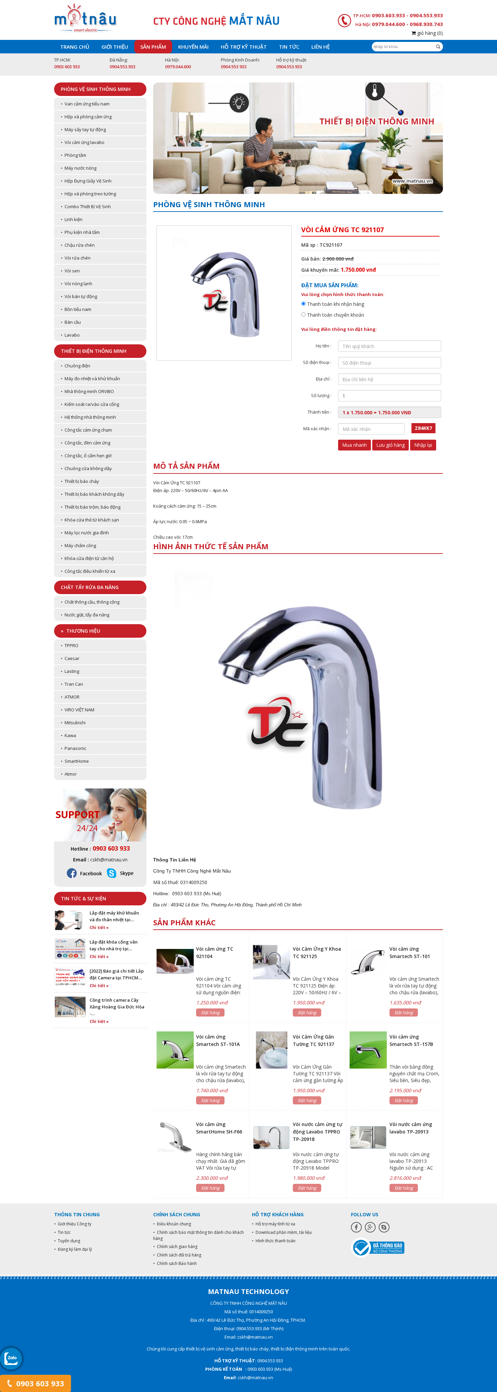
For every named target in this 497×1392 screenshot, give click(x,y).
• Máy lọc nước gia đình (85, 533)
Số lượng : (321, 395)
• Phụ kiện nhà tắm (80, 232)
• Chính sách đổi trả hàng (177, 1255)
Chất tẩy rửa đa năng (90, 587)
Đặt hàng (210, 1012)
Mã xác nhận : (317, 428)
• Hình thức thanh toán (273, 1241)
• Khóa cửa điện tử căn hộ (87, 558)
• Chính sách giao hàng (175, 1246)
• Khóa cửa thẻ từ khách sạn (90, 520)
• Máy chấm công (78, 545)
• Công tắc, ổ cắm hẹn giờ (86, 456)
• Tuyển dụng (67, 1241)
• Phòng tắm (73, 155)
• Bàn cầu (71, 322)
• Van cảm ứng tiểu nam (85, 104)
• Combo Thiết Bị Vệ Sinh (86, 206)
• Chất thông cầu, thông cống (90, 602)
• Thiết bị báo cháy (80, 481)
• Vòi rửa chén (76, 258)
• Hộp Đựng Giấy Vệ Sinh (86, 181)
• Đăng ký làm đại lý (73, 1249)
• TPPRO (69, 645)
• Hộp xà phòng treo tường (88, 194)
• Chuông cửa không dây (86, 468)
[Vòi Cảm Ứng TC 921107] (298, 703)
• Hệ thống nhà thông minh (88, 417)
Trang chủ (74, 46)
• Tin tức (62, 1232)
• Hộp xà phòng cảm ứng (86, 117)
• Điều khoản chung (172, 1224)
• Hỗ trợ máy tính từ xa (273, 1224)
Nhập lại (423, 445)
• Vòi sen (70, 271)
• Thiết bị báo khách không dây (92, 494)
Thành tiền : (319, 412)
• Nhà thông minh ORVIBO (87, 391)
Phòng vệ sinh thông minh (96, 89)
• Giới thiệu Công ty (72, 1224)
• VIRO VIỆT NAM (77, 710)
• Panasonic (73, 748)
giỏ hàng (429, 33)
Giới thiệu (114, 46)
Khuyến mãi (193, 46)
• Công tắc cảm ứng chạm (86, 430)
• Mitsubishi (73, 722)
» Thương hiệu (80, 631)
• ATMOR (70, 697)
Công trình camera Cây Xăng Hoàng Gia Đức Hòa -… (117, 1007)
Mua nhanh (354, 445)
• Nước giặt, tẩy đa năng (85, 615)
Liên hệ (320, 46)
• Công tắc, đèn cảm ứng (85, 443)
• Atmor (69, 774)
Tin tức (289, 46)
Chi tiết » (99, 927)
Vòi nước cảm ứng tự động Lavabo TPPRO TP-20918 (317, 1131)
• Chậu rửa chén (78, 245)
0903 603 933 (39, 1383)
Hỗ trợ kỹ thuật (244, 46)
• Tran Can (72, 684)
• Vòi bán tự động (79, 296)
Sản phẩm (153, 46)
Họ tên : (323, 346)
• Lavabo (70, 335)
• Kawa (68, 735)
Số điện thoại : (317, 362)
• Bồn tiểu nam (76, 309)
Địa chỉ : (323, 379)
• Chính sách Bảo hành (175, 1263)
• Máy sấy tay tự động (83, 129)
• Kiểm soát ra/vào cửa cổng (90, 404)
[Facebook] (356, 1227)
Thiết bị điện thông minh (93, 351)
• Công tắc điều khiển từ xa (88, 571)
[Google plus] (370, 1227)
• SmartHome (75, 761)
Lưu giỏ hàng (390, 445)
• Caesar (70, 658)
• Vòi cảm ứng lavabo (82, 142)
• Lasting (70, 671)
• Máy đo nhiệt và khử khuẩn (90, 378)
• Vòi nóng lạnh (76, 283)
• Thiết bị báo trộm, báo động (90, 507)
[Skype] (384, 1227)
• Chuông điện (75, 366)
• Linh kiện (71, 219)
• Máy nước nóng (78, 168)
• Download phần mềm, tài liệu (282, 1232)
